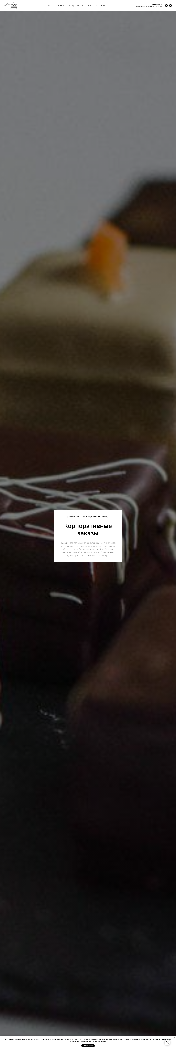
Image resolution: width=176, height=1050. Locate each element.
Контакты (100, 5)
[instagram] (170, 5)
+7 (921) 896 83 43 (157, 5)
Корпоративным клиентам (80, 5)
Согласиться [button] (88, 1046)
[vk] (166, 5)
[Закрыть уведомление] (175, 1037)
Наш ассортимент (56, 5)
